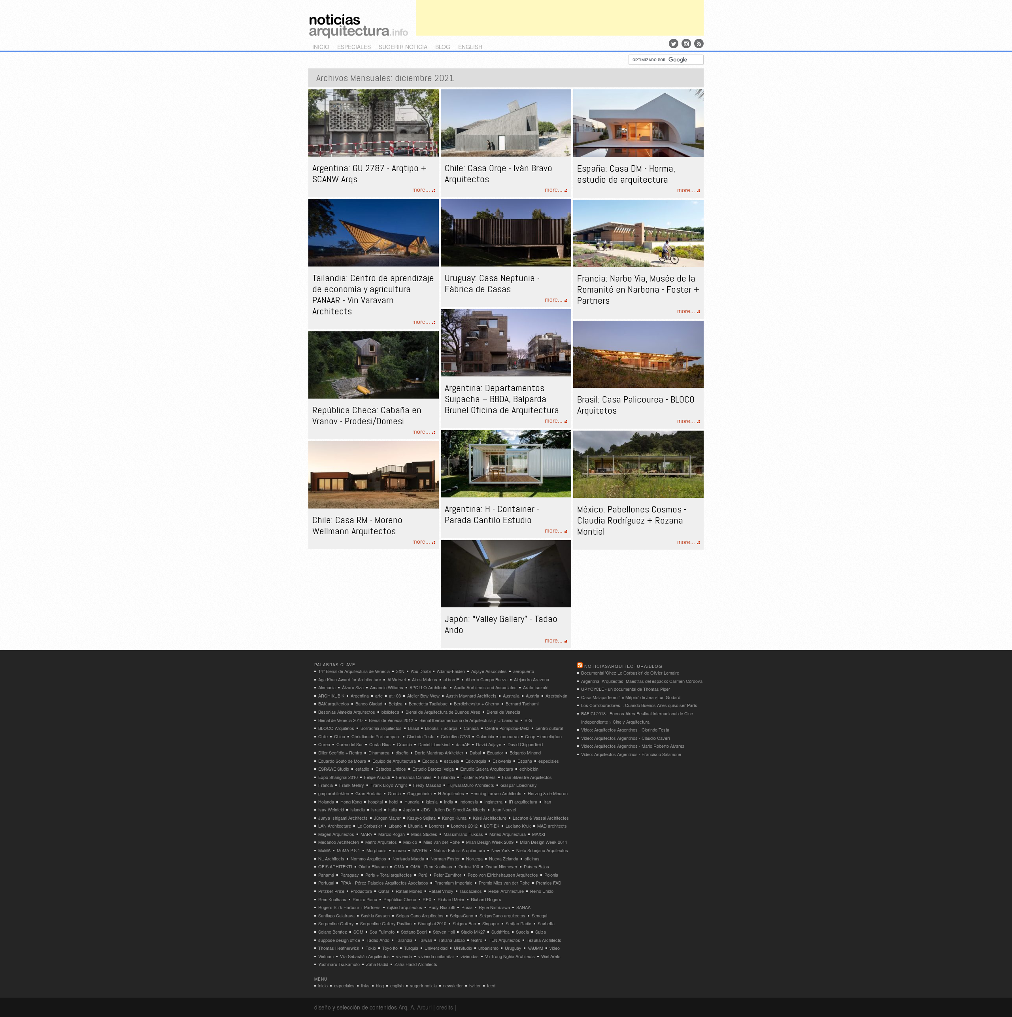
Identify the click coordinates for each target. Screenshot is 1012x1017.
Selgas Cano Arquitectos (420, 915)
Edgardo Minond (525, 752)
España (524, 761)
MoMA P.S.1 (348, 850)
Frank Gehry (351, 785)
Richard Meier (451, 899)
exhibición (528, 769)
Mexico (410, 842)
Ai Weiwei (396, 679)
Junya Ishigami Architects (343, 818)
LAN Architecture (334, 825)
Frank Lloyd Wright (388, 785)
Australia (511, 695)
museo (399, 850)
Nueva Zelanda (503, 858)
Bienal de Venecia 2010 (340, 720)
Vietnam (326, 956)
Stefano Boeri (414, 931)
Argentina (360, 695)
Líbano (395, 825)
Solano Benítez (332, 931)
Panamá (326, 874)
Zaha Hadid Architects (416, 964)
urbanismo (488, 948)
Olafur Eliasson (373, 866)
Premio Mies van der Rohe (504, 882)
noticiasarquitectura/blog (623, 666)
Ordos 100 (469, 866)
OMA (399, 866)
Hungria (411, 801)
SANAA (523, 907)
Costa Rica (380, 744)
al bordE (451, 679)
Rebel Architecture (506, 891)
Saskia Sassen (375, 915)
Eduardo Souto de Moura (342, 761)
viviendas (470, 956)
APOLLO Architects (428, 687)
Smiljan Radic (518, 923)
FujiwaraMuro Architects (470, 785)
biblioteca (390, 712)
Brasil (413, 728)
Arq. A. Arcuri (415, 1007)
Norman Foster (445, 858)
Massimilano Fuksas (463, 834)
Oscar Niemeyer (501, 866)
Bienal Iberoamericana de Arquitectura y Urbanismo (468, 720)
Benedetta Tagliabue (428, 703)
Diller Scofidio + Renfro (340, 752)
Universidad (436, 948)
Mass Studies (424, 834)
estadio (362, 769)
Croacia (404, 744)
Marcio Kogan (391, 834)
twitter (475, 985)
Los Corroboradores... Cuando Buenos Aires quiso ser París (639, 705)
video (554, 948)
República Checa (399, 899)
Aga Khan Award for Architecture (349, 679)
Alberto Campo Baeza (487, 679)
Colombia (485, 736)
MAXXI (538, 834)
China (339, 736)
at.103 (395, 695)
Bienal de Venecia (503, 712)
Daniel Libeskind (433, 744)
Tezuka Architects (544, 940)
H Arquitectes (451, 793)
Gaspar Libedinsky (518, 785)
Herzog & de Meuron (548, 793)
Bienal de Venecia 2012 (391, 720)
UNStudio (463, 948)
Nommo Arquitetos (368, 858)
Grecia (394, 793)
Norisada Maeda (408, 858)
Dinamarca (378, 752)
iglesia (432, 801)
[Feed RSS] (699, 43)
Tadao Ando (377, 940)
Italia (392, 809)
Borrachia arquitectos (381, 728)
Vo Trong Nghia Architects (510, 956)
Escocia (430, 761)
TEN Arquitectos (504, 940)
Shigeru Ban (464, 923)
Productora (361, 891)
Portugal (326, 882)
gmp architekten (333, 793)
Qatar (383, 891)
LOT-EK (491, 825)
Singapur (490, 923)
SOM (358, 931)
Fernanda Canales (414, 777)
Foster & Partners (478, 777)
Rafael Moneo (409, 891)
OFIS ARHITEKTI (335, 866)
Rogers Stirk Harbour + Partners (349, 907)
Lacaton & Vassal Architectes (541, 818)
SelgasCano (461, 915)
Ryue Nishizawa (494, 907)
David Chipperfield (525, 744)
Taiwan (425, 940)
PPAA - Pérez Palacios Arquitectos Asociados (384, 882)
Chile (323, 736)
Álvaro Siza (353, 687)
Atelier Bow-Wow (423, 695)
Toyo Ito (390, 948)
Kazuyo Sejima (421, 818)
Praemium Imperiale (453, 882)
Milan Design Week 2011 (543, 842)
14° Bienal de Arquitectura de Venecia (354, 671)
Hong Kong (351, 801)
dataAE (463, 744)
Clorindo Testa (420, 736)
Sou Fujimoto (382, 931)
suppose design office (339, 940)
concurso (509, 736)
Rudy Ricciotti (442, 907)
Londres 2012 (464, 825)
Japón (409, 809)
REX (427, 899)
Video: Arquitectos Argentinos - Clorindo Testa (625, 729)
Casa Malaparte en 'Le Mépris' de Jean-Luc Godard (630, 697)
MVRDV (419, 850)
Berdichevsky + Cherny (476, 703)
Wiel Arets (551, 956)
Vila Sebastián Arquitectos (365, 956)
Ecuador (495, 752)
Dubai (475, 752)
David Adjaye (488, 744)
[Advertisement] (560, 18)
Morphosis (376, 850)
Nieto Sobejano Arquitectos (542, 850)
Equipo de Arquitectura (394, 761)
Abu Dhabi (420, 671)
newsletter (453, 985)
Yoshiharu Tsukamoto (339, 964)
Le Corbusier (369, 825)
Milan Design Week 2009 (490, 842)
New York (500, 850)
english (470, 47)
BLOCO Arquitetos (336, 728)
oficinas (532, 858)
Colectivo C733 (455, 736)
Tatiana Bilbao (451, 940)
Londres (437, 825)
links (365, 985)
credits (444, 1007)
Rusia (466, 907)
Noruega (474, 858)
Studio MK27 (473, 931)
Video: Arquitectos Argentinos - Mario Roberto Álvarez (633, 746)
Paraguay (349, 874)
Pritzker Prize (331, 891)
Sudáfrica (500, 931)
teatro (476, 940)
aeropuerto (523, 671)
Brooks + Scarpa (441, 728)
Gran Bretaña (368, 793)
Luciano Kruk (518, 825)
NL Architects (331, 858)
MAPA (366, 834)
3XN (400, 671)
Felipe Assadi (377, 777)
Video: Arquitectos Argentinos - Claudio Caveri (625, 738)
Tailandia (404, 940)
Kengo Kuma (454, 818)
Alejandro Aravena (531, 679)
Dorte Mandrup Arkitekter (439, 752)
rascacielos (471, 891)
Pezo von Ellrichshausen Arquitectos (503, 874)
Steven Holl (444, 931)
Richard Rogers (486, 899)
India (448, 801)
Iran (547, 801)
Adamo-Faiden (451, 671)
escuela (451, 761)
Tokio (371, 948)
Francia (325, 785)
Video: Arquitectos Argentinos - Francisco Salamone (631, 754)
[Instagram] (686, 43)
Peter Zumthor (447, 874)
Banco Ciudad (368, 703)
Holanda (326, 801)
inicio (320, 47)
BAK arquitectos (333, 703)
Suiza (540, 931)
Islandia (357, 809)
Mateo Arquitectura (507, 834)
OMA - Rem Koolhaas (431, 866)
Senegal (539, 915)
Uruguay (513, 948)
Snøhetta (546, 923)
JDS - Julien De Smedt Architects (453, 809)
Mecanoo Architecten (338, 842)
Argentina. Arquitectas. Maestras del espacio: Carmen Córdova (641, 681)
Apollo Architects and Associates (485, 687)
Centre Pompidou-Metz (507, 728)
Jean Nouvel (504, 809)
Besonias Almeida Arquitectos (346, 712)
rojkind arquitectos (404, 907)
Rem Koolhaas (332, 899)
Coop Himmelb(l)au (543, 736)
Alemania (327, 687)
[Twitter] (673, 43)
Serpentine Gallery (336, 923)
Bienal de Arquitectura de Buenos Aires (443, 712)
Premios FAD (548, 882)
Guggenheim (419, 793)
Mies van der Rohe (441, 842)
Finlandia (446, 777)
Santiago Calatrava (336, 915)
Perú (422, 874)
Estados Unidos (391, 769)
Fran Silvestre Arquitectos (527, 777)
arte (379, 695)
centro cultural (549, 728)
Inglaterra (493, 801)
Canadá (471, 728)
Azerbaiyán (556, 695)
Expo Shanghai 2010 (338, 777)
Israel (376, 809)
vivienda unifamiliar (436, 956)
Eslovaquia (475, 761)
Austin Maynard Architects (471, 695)
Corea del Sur (349, 744)
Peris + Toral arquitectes (388, 874)
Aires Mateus (424, 679)
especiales (354, 47)
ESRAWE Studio (333, 769)
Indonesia (468, 801)
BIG (528, 720)
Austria (532, 695)
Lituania (415, 825)
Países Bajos (536, 866)
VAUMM (535, 948)
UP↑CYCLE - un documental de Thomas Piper (625, 689)
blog (442, 47)
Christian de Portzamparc (375, 736)
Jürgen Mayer (387, 818)
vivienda (404, 956)
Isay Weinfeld (331, 809)
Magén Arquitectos (336, 834)
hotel (393, 801)
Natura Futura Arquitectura (459, 850)
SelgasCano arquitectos (502, 915)
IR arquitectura (523, 801)
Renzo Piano (365, 899)
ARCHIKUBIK (331, 695)
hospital (375, 801)
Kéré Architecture (489, 818)
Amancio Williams (386, 687)
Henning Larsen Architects (495, 793)
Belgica (395, 703)
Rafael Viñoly (441, 891)
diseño (402, 752)
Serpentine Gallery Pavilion (386, 923)
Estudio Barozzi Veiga (433, 769)
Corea (324, 744)
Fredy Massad (427, 785)
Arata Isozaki (535, 687)
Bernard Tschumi (522, 703)
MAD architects (552, 825)
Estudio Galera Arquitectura (486, 769)
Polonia (551, 874)
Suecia (522, 931)
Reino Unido (541, 891)
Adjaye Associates (489, 671)
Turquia (411, 948)
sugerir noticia (403, 47)
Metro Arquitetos (381, 842)
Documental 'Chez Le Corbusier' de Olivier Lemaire (630, 672)
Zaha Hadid (377, 964)
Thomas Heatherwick (338, 948)
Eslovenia (502, 761)
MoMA (324, 850)
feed (491, 985)
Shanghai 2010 (432, 923)
